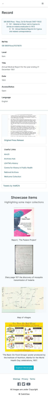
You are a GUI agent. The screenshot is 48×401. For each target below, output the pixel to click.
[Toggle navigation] (42, 3)
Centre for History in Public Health (18, 168)
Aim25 (6, 154)
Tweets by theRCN (11, 186)
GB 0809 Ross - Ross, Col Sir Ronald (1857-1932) (22, 22)
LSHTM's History (11, 163)
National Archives (11, 172)
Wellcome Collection (12, 176)
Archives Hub (9, 159)
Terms (32, 379)
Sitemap (16, 379)
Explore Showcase (24, 368)
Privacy (25, 379)
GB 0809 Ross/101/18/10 (12, 46)
